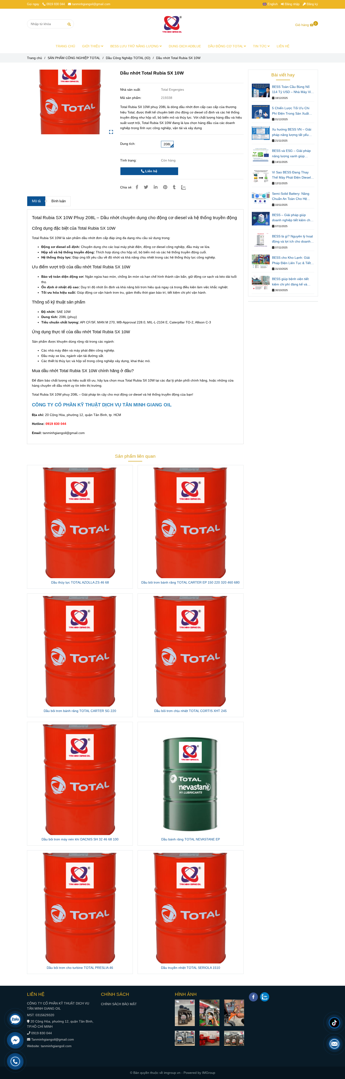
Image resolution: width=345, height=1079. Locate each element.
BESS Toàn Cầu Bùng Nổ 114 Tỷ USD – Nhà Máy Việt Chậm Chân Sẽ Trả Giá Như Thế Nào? (293, 90)
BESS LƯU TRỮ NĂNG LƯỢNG (135, 46)
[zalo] (264, 996)
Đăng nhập (291, 4)
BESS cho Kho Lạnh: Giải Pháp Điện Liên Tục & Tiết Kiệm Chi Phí (291, 261)
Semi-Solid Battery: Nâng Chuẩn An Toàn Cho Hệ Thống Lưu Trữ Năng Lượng (290, 197)
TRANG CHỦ (65, 46)
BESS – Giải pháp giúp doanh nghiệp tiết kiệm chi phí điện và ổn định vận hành (291, 218)
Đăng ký (312, 4)
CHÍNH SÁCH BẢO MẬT (119, 1004)
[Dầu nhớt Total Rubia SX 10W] (172, 24)
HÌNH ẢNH (186, 994)
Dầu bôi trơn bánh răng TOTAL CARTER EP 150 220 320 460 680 (190, 582)
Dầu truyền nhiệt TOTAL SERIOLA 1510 (190, 968)
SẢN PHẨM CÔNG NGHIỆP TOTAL (74, 58)
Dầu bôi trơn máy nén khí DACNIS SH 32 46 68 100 (80, 839)
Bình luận (58, 201)
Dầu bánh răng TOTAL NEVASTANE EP (190, 839)
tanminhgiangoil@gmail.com (91, 4)
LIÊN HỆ (283, 46)
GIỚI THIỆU (91, 46)
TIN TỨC (260, 46)
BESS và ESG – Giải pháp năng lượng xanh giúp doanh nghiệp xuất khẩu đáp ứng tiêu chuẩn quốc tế (292, 154)
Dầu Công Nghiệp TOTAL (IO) (128, 58)
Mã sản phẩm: (131, 98)
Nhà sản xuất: (131, 89)
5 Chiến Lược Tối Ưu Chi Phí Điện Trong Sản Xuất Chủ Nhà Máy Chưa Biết (290, 111)
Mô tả (36, 201)
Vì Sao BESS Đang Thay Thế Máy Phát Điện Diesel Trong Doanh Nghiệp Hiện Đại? (291, 175)
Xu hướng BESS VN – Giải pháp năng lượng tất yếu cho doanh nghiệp (291, 132)
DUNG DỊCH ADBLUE (185, 46)
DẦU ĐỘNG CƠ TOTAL (226, 46)
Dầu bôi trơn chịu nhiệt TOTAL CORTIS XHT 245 (190, 711)
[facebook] (253, 997)
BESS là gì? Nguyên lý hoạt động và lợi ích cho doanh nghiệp (292, 239)
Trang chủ (34, 58)
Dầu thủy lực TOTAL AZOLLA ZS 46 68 (80, 582)
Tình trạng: (129, 160)
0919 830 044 (55, 4)
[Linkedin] (155, 187)
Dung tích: (127, 144)
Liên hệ (150, 171)
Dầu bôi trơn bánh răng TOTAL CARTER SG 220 (80, 711)
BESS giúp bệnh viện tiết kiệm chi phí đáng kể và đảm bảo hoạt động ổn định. (293, 282)
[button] (271, 4)
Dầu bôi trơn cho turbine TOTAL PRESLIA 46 (80, 968)
